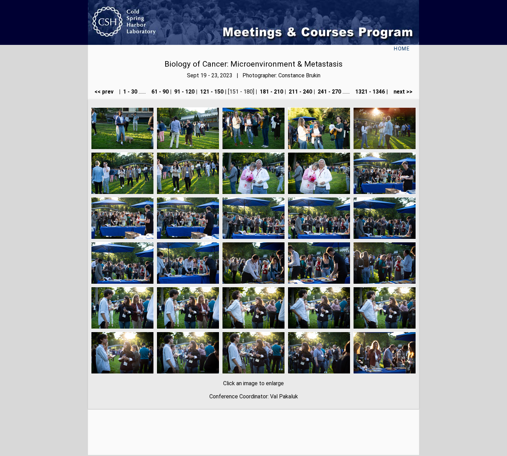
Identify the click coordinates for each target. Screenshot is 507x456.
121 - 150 (211, 91)
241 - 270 (328, 91)
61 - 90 (159, 91)
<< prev (106, 91)
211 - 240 (299, 91)
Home (402, 49)
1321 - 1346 (369, 91)
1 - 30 (129, 91)
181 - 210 (270, 91)
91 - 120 (184, 91)
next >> (400, 91)
